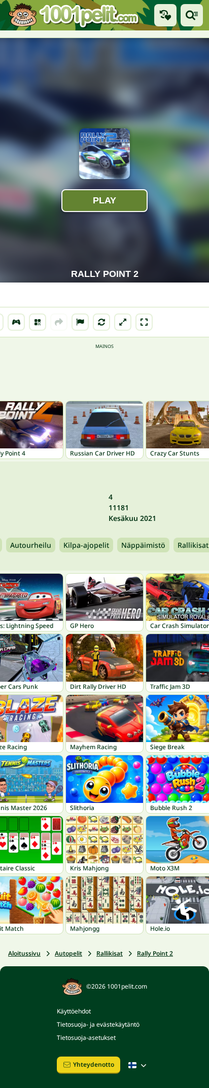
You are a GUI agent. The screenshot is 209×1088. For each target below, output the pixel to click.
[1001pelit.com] (74, 15)
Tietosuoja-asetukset (86, 1037)
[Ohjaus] (16, 322)
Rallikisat (109, 953)
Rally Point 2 (155, 953)
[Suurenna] (122, 322)
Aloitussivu (24, 953)
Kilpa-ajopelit (86, 545)
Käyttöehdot (74, 1011)
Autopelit (68, 953)
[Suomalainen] (138, 1065)
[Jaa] (58, 322)
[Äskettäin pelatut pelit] (165, 15)
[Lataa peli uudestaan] (101, 322)
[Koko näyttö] (144, 322)
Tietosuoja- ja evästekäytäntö (98, 1024)
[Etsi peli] (192, 15)
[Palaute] (80, 322)
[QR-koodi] (37, 322)
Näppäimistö (143, 545)
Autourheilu (30, 545)
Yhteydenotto (93, 1064)
